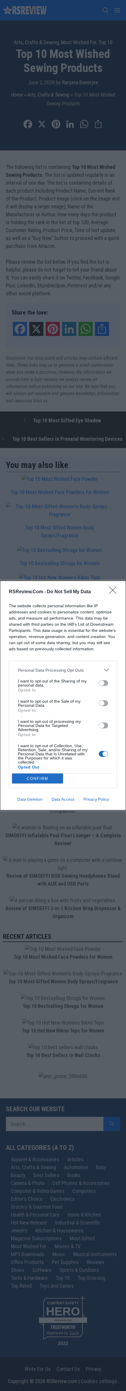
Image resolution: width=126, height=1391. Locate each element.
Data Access (63, 799)
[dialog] (63, 695)
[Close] (114, 592)
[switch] (103, 683)
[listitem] (63, 670)
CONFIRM (37, 778)
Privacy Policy (96, 799)
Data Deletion (29, 799)
